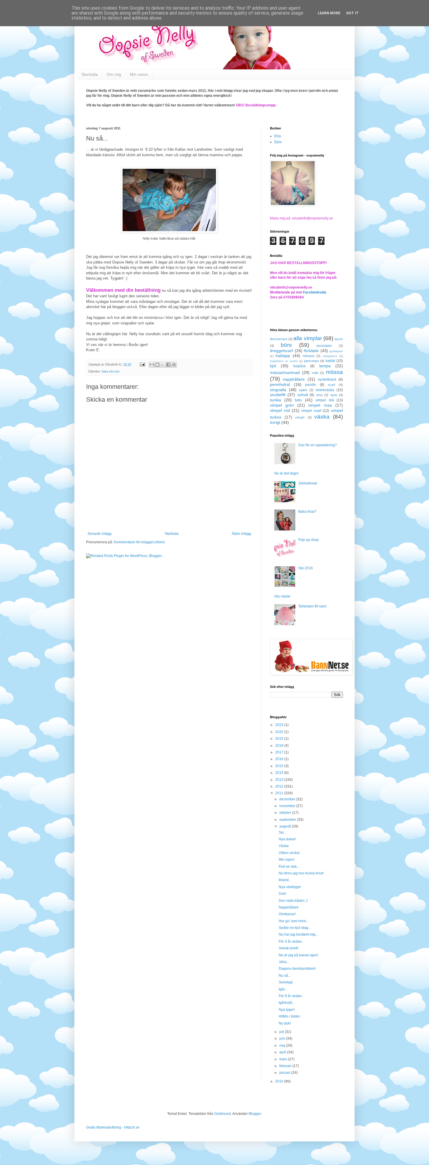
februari (285, 1066)
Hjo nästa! (282, 596)
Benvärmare (278, 339)
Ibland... (285, 880)
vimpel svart (311, 411)
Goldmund (222, 1114)
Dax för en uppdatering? (317, 445)
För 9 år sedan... (291, 996)
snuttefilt (277, 394)
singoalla (278, 389)
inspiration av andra (284, 361)
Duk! (282, 894)
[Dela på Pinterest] (174, 365)
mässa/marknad (285, 372)
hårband (308, 356)
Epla (278, 142)
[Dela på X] (163, 365)
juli (282, 1032)
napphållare (294, 379)
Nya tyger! (287, 1010)
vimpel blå (324, 400)
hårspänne (330, 356)
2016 (279, 759)
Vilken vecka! (289, 853)
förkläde (311, 350)
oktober (285, 813)
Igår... (283, 989)
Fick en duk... (289, 866)
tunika (275, 400)
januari (285, 1073)
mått (315, 373)
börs (286, 345)
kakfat (330, 361)
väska (321, 417)
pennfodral (280, 384)
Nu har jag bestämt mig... (298, 934)
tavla (333, 395)
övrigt (275, 422)
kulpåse (299, 366)
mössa (334, 372)
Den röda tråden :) (293, 901)
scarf (331, 384)
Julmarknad (307, 483)
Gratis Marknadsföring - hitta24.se (112, 1127)
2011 (279, 793)
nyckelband (327, 379)
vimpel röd (280, 410)
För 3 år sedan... (291, 941)
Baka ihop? (307, 511)
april (283, 1052)
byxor (339, 339)
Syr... (282, 832)
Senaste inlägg (99, 534)
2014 (279, 773)
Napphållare (289, 907)
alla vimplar (307, 338)
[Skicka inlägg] (142, 364)
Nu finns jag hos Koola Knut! (301, 873)
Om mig (114, 74)
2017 (279, 752)
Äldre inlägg (241, 534)
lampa (325, 365)
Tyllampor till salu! (312, 606)
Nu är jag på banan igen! (298, 955)
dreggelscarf (281, 350)
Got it (352, 13)
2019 (279, 739)
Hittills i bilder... (290, 1016)
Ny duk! (285, 1023)
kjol (273, 365)
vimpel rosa (320, 405)
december (287, 799)
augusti (285, 826)
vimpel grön (282, 405)
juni (282, 1038)
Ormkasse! (287, 914)
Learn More (329, 13)
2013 (279, 780)
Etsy (277, 136)
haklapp (282, 355)
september (288, 820)
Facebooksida (314, 292)
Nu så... (285, 976)
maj (282, 1045)
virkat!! (300, 417)
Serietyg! (286, 982)
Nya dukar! (287, 839)
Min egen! (286, 860)
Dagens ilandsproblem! (297, 969)
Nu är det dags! (286, 473)
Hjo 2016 (305, 568)
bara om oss (111, 371)
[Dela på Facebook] (168, 365)
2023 (279, 725)
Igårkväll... (287, 1003)
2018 (279, 746)
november (287, 806)
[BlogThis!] (157, 365)
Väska (284, 846)
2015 (279, 766)
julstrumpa (311, 361)
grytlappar (336, 351)
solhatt (302, 395)
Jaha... (284, 962)
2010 (279, 1081)
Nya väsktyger (290, 887)
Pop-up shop (308, 540)
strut (319, 395)
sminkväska (324, 390)
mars (283, 1059)
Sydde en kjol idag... (295, 928)
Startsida (89, 74)
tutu (298, 400)
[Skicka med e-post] (152, 365)
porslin (310, 385)
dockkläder (324, 345)
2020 (279, 732)
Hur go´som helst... (293, 921)
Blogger (255, 1114)
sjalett (303, 390)
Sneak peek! (289, 948)
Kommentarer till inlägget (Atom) (139, 542)
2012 (279, 786)
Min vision (139, 74)
